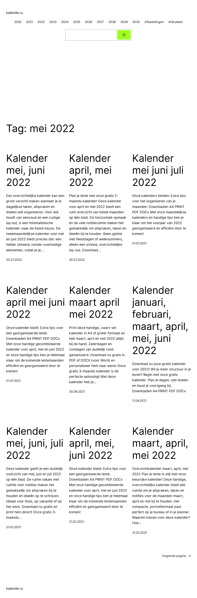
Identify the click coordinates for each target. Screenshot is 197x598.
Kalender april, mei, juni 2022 (91, 443)
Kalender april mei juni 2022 (35, 302)
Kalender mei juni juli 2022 (158, 170)
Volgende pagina (176, 556)
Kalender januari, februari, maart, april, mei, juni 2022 (160, 320)
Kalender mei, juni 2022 (27, 170)
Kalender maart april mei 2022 (94, 302)
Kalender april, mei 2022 (90, 170)
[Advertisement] (98, 74)
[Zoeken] (124, 35)
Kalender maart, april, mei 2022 (160, 443)
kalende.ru (14, 13)
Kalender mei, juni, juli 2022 (34, 443)
